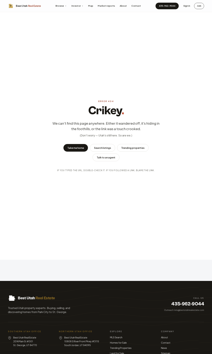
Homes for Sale (118, 342)
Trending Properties (121, 347)
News (164, 347)
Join (199, 5)
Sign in (186, 5)
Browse (59, 5)
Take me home (75, 147)
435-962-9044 (167, 5)
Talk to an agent (106, 157)
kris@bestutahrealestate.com (189, 310)
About (123, 5)
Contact (136, 5)
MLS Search (116, 337)
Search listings (102, 147)
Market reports (106, 5)
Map (90, 5)
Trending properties (132, 147)
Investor (76, 5)
